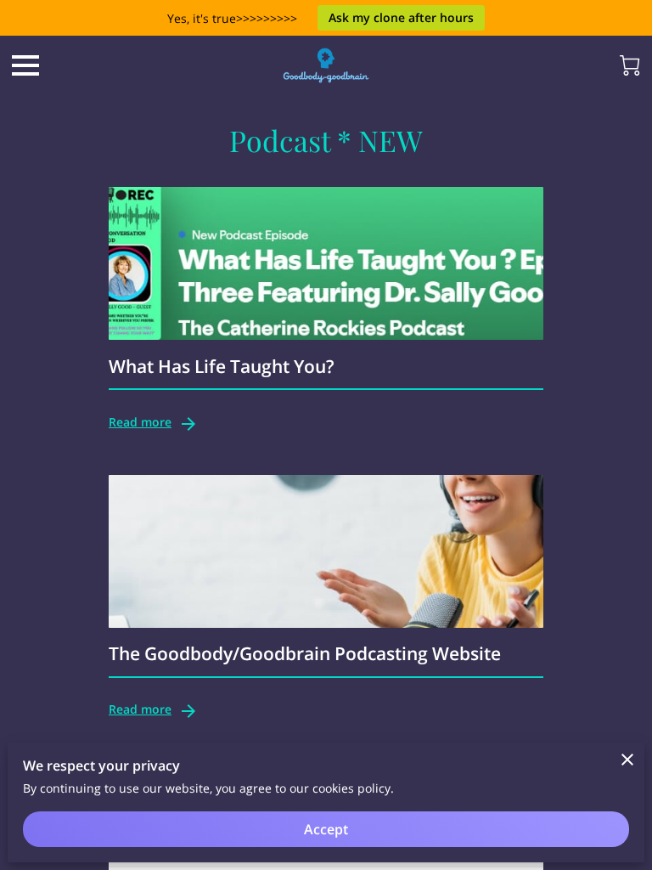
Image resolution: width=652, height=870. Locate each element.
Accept (326, 829)
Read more (140, 422)
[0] (630, 65)
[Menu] (25, 65)
